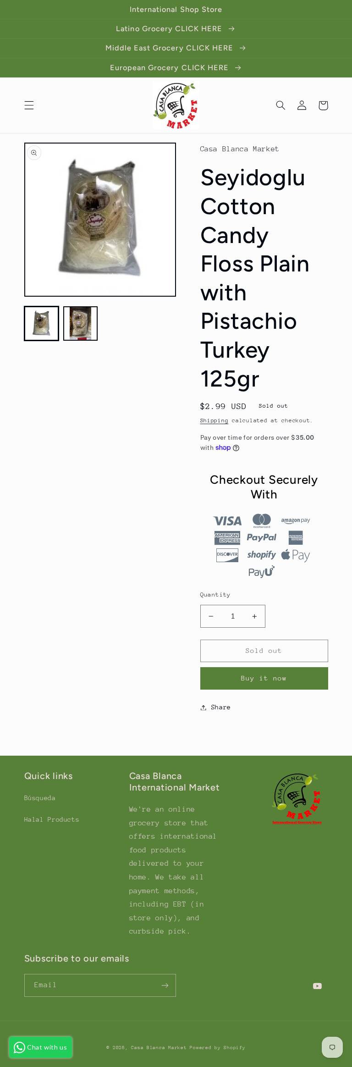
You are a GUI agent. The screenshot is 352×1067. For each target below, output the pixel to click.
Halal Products (52, 819)
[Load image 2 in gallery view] (80, 323)
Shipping (214, 420)
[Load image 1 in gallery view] (41, 323)
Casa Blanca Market (160, 1047)
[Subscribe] (165, 985)
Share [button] (221, 707)
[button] (28, 105)
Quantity (215, 594)
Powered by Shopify (217, 1047)
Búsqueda (40, 798)
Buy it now (264, 678)
